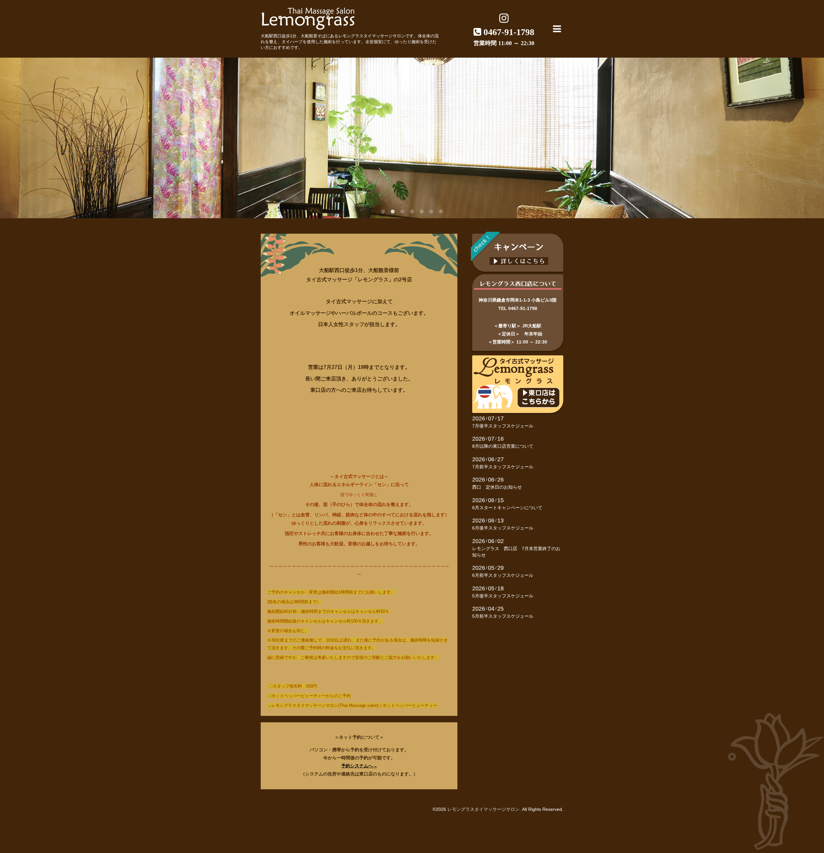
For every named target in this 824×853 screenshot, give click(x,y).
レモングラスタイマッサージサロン (483, 809)
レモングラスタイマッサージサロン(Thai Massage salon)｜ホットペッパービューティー (354, 705)
